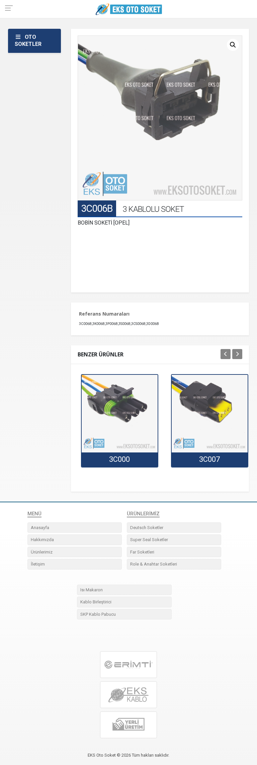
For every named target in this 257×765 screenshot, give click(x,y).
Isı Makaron (91, 589)
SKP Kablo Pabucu (98, 614)
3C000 (119, 459)
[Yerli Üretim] (128, 725)
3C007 (209, 459)
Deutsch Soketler (146, 527)
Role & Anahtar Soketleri (153, 564)
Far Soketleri (142, 552)
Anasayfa (40, 527)
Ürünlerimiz (42, 552)
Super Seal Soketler (149, 539)
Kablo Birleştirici (95, 601)
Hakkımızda (42, 539)
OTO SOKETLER (28, 40)
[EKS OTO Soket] (128, 695)
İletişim (38, 564)
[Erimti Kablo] (128, 665)
